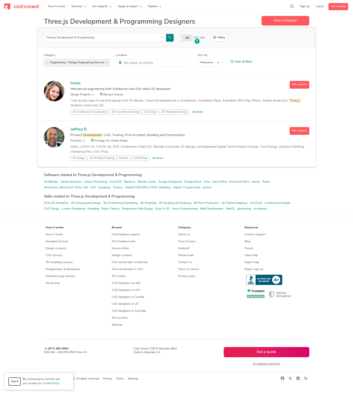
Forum (249, 248)
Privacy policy (186, 276)
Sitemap (117, 324)
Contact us (185, 262)
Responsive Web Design (137, 208)
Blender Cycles (146, 181)
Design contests (56, 248)
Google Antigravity (170, 181)
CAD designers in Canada (128, 297)
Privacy (107, 378)
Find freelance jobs (124, 241)
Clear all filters (243, 61)
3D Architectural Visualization (89, 112)
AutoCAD (115, 181)
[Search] (292, 6)
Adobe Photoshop (95, 181)
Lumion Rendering (73, 208)
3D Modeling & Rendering (175, 203)
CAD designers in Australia (129, 311)
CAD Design (140, 158)
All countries (120, 317)
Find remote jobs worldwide (129, 262)
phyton (207, 187)
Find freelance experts (126, 234)
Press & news (187, 241)
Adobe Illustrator (71, 181)
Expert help (252, 262)
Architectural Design (277, 203)
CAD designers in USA (126, 290)
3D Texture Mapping (234, 203)
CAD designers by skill (126, 283)
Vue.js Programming (185, 208)
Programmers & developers (63, 269)
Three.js (118, 187)
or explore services (266, 364)
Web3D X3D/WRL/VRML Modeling (147, 187)
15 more (197, 112)
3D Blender (51, 181)
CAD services (54, 255)
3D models (118, 276)
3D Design (150, 112)
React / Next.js (110, 208)
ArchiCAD (255, 203)
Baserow (129, 181)
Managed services (57, 241)
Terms (120, 378)
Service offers (120, 248)
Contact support (255, 234)
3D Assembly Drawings (126, 112)
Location (121, 55)
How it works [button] (55, 227)
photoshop (244, 208)
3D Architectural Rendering (120, 203)
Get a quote (338, 6)
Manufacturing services (60, 276)
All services (53, 283)
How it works (54, 234)
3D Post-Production (206, 203)
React (266, 181)
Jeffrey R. (79, 129)
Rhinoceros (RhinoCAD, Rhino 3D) (66, 187)
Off (187, 38)
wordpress (260, 208)
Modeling (93, 208)
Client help (251, 255)
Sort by (202, 55)
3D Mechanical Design (174, 112)
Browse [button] (117, 227)
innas (75, 83)
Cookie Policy (50, 383)
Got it (14, 381)
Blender (123, 158)
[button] (78, 6)
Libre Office (219, 181)
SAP (93, 187)
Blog (247, 241)
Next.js (256, 181)
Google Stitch (193, 181)
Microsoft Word (239, 181)
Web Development (211, 208)
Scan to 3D (162, 208)
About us (184, 234)
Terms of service (188, 269)
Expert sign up (254, 269)
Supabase (104, 187)
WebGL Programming (186, 187)
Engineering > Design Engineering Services (77, 62)
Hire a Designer (285, 20)
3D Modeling (148, 203)
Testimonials (186, 255)
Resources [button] (251, 227)
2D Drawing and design (86, 203)
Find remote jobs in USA (127, 269)
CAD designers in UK (125, 304)
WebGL (230, 208)
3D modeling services (59, 262)
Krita (207, 181)
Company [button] (184, 227)
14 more (157, 158)
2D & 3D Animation (56, 203)
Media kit (184, 248)
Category (49, 55)
